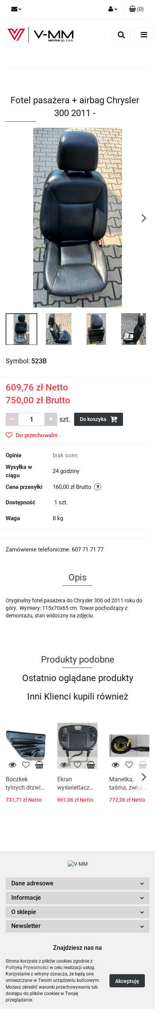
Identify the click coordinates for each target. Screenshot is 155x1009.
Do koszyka (94, 419)
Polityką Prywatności (27, 967)
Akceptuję (127, 981)
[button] (77, 883)
